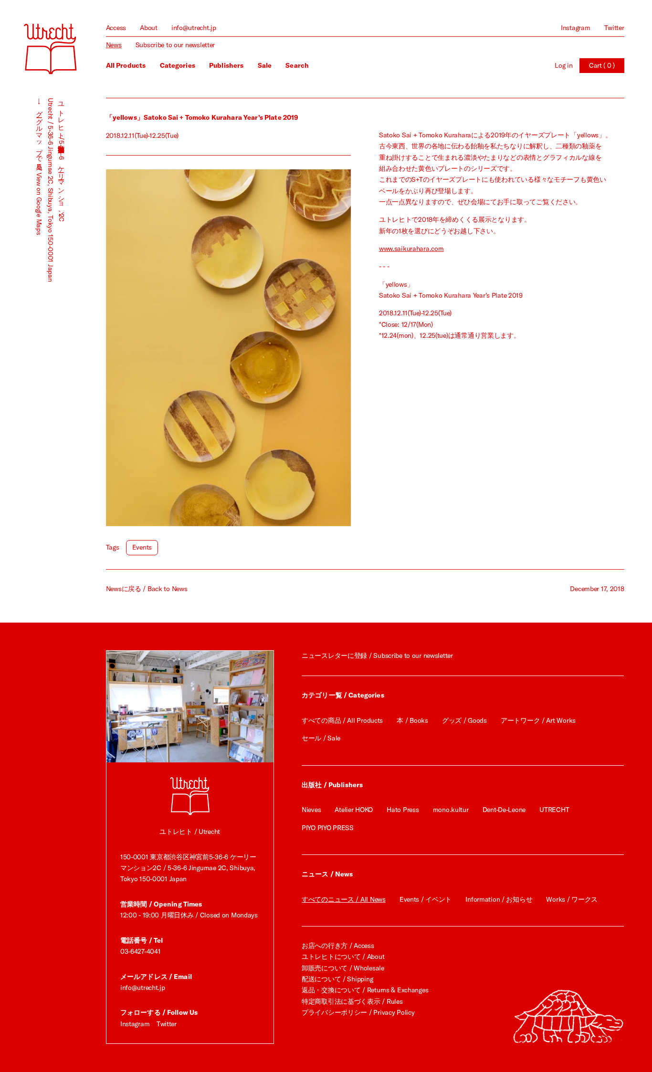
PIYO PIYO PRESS (328, 827)
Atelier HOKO (354, 809)
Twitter (614, 27)
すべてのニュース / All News (344, 899)
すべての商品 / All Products (342, 720)
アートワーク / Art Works (538, 720)
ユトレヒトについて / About (343, 956)
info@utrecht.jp (193, 27)
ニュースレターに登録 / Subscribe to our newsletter (377, 655)
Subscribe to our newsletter (175, 45)
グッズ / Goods (464, 720)
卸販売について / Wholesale (343, 968)
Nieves (311, 809)
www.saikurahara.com (411, 248)
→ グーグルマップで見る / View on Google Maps (39, 166)
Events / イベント (426, 899)
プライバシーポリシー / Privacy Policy (358, 1012)
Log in (563, 65)
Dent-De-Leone (504, 809)
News (114, 45)
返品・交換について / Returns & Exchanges (365, 990)
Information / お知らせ (498, 899)
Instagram (575, 27)
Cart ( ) (602, 65)
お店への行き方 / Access (338, 945)
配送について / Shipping (337, 979)
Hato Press (403, 809)
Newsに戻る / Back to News (147, 588)
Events (142, 547)
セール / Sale (321, 738)
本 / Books (412, 720)
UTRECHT (554, 809)
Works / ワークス (572, 899)
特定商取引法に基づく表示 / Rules (352, 1001)
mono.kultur (451, 809)
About (149, 27)
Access (116, 27)
